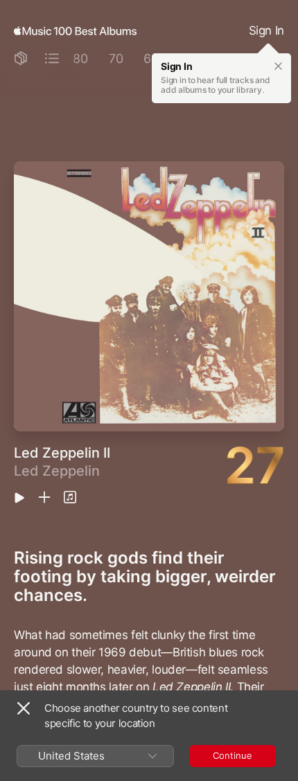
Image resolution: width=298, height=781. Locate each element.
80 (80, 58)
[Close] (23, 708)
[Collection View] (21, 59)
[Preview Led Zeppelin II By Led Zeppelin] (19, 499)
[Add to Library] (44, 498)
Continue (232, 755)
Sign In (266, 30)
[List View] (52, 59)
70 (116, 58)
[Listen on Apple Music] (70, 498)
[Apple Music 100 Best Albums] (75, 31)
